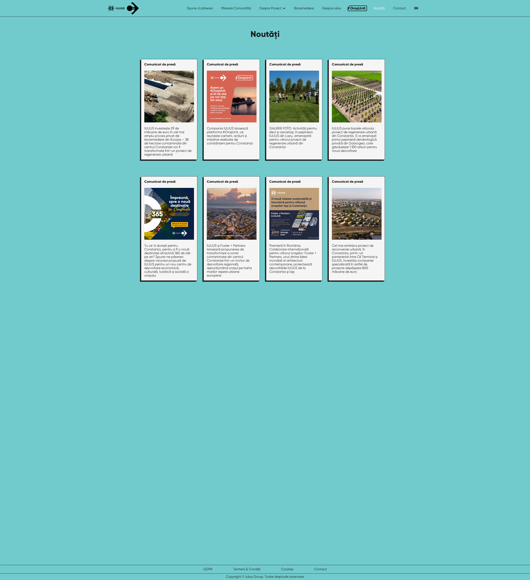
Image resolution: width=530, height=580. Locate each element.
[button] (272, 8)
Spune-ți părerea (200, 8)
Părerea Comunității (236, 8)
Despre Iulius (331, 8)
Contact (399, 8)
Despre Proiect (270, 8)
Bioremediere (304, 8)
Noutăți (379, 8)
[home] (123, 8)
